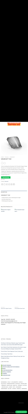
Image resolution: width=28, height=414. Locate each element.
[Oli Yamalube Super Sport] (21, 257)
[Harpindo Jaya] (14, 124)
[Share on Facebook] (4, 184)
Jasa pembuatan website (18, 406)
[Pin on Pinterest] (11, 184)
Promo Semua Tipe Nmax (6, 353)
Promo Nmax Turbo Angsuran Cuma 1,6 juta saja (12, 351)
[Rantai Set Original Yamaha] (7, 257)
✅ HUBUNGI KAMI (5, 375)
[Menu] (2, 124)
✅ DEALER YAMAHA (6, 365)
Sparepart (12, 157)
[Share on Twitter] (7, 184)
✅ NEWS (3, 368)
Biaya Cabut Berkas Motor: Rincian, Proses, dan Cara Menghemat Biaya (13, 357)
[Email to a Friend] (9, 184)
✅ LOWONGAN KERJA (6, 370)
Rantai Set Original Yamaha (6, 308)
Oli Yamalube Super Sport (20, 308)
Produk (7, 157)
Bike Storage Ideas (20, 407)
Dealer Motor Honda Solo (19, 404)
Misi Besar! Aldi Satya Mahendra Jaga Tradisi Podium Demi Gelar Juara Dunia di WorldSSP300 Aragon (13, 343)
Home (2, 157)
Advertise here (21, 402)
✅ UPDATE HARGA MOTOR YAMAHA (10, 366)
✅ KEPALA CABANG (6, 371)
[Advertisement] (13, 61)
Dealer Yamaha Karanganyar (7, 404)
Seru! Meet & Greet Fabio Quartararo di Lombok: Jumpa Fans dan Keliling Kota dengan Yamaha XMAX (13, 348)
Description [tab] (4, 192)
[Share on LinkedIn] (14, 184)
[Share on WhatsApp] (2, 184)
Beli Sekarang (6, 177)
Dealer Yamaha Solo (17, 409)
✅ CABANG (4, 373)
